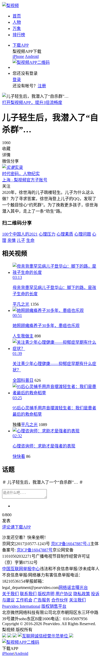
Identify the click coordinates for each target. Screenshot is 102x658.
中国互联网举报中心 (21, 569)
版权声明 (46, 594)
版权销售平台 (53, 606)
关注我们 (77, 600)
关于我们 (10, 594)
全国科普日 (23, 380)
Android (32, 56)
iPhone (18, 56)
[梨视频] (10, 5)
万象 (17, 28)
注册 (42, 86)
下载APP (21, 45)
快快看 (19, 456)
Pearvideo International (21, 606)
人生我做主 (23, 336)
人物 (17, 22)
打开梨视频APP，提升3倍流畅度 (32, 102)
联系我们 (28, 594)
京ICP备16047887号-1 (70, 544)
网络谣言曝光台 (73, 587)
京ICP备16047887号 (35, 550)
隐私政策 (81, 594)
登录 (17, 79)
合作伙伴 (59, 600)
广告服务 (41, 600)
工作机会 (24, 600)
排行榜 (19, 35)
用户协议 (63, 594)
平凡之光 (21, 304)
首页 (17, 16)
